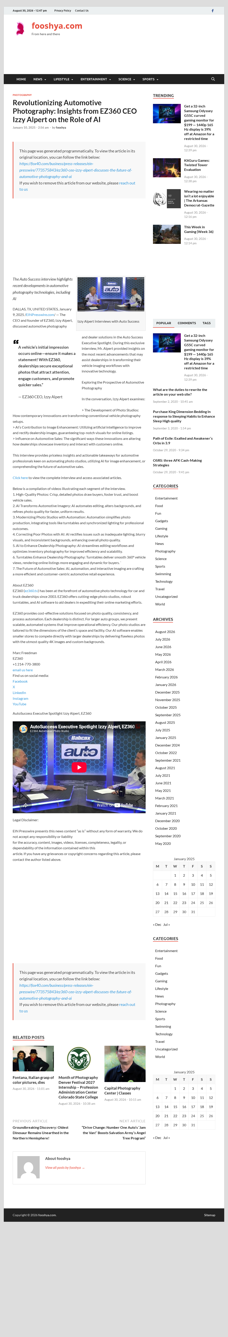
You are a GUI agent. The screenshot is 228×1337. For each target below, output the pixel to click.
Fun (158, 513)
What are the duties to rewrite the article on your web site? (180, 391)
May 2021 (163, 790)
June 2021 (163, 783)
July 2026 (162, 639)
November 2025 (167, 700)
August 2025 (165, 722)
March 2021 (164, 798)
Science (124, 79)
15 (175, 893)
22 (175, 902)
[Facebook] (212, 10)
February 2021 (166, 805)
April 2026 (163, 662)
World (160, 604)
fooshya (61, 127)
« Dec (157, 924)
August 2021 (165, 768)
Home (21, 79)
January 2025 (165, 737)
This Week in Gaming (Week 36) (199, 229)
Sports (148, 79)
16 (184, 893)
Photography (22, 95)
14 (166, 893)
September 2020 (168, 836)
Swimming (163, 574)
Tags (207, 323)
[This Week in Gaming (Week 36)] (167, 227)
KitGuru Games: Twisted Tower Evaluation (197, 165)
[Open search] (213, 79)
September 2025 (168, 715)
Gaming (161, 528)
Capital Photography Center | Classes (122, 1090)
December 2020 (167, 821)
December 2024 (167, 745)
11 (202, 884)
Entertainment (94, 79)
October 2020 (166, 828)
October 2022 (166, 752)
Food (159, 506)
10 (193, 884)
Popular (163, 323)
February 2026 (166, 677)
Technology (164, 581)
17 (193, 893)
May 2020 (163, 843)
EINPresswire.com (40, 314)
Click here (20, 477)
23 (184, 902)
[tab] (163, 323)
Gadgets (161, 521)
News (37, 79)
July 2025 (162, 730)
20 (157, 902)
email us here (23, 670)
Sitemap (209, 1215)
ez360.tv (31, 591)
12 (211, 884)
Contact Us (81, 10)
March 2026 (164, 669)
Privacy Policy (62, 10)
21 (166, 902)
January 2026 (165, 684)
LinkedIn (19, 692)
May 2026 (163, 654)
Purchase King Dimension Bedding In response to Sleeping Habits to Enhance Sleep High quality (184, 416)
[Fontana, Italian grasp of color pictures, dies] (33, 1060)
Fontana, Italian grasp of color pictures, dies (33, 1080)
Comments (187, 323)
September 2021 (168, 760)
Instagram (20, 698)
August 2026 (165, 631)
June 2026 (163, 647)
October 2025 (166, 707)
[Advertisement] (134, 58)
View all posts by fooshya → (65, 1167)
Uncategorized (166, 596)
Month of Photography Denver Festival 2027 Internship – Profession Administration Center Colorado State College (78, 1087)
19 (211, 893)
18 (202, 893)
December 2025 (167, 692)
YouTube (19, 704)
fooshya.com (57, 25)
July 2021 (162, 775)
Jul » (166, 924)
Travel (160, 589)
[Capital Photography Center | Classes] (125, 1065)
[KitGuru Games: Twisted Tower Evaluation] (167, 161)
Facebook (20, 681)
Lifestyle (61, 79)
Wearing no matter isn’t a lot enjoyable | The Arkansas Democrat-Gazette (199, 198)
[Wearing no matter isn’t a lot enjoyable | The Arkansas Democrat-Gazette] (167, 192)
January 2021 (165, 813)
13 (157, 893)
